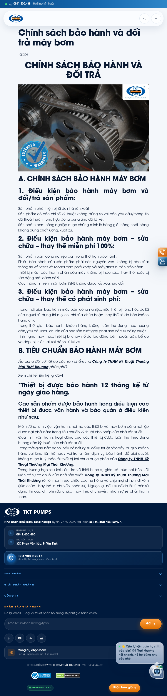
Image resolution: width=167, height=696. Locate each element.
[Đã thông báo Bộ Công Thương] (41, 675)
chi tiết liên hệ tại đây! (45, 375)
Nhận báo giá (123, 687)
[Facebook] (8, 638)
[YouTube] (19, 638)
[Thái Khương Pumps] (15, 18)
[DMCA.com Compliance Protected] (68, 675)
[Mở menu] (156, 18)
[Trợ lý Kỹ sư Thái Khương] (156, 670)
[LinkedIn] (41, 638)
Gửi (149, 623)
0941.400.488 (25, 534)
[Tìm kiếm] (144, 18)
